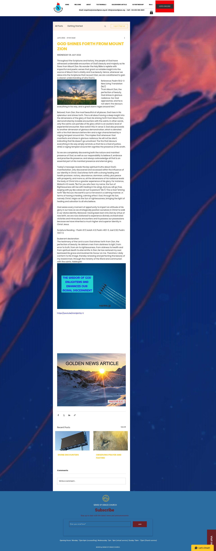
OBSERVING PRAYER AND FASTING (108, 456)
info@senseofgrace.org (116, 10)
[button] (151, 12)
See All (123, 427)
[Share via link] (75, 415)
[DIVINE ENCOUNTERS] (72, 440)
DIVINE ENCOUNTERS (68, 454)
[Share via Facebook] (58, 415)
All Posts (59, 26)
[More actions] (124, 37)
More (89, 26)
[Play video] (91, 331)
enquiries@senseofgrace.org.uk (95, 10)
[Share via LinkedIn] (69, 415)
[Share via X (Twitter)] (64, 415)
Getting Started (75, 26)
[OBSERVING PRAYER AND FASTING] (110, 440)
